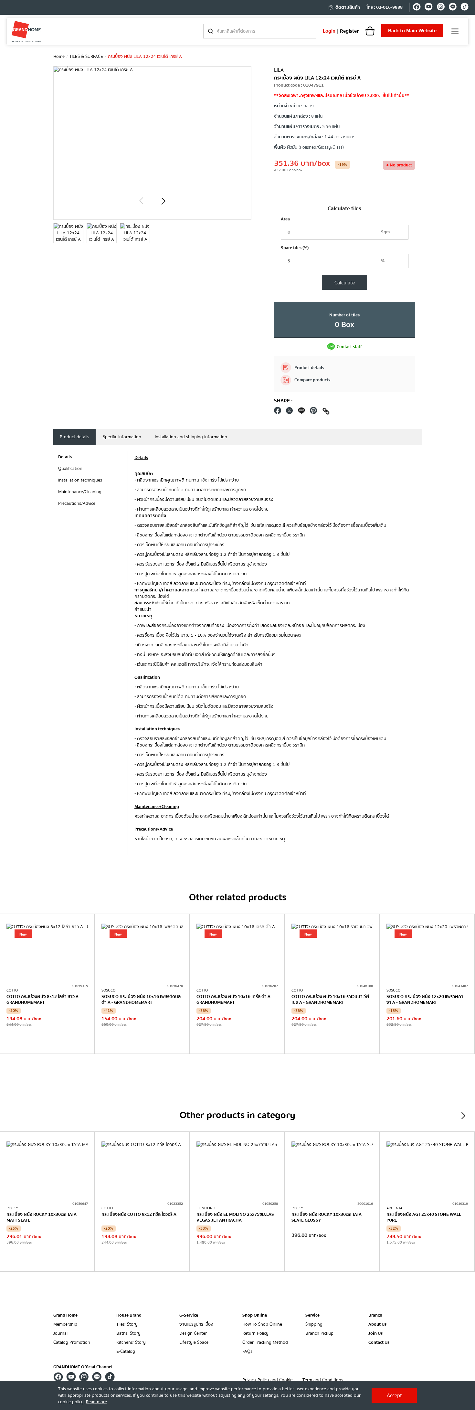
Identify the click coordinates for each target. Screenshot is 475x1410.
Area (285, 219)
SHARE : (283, 401)
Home (59, 56)
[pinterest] (313, 412)
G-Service (188, 1315)
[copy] (326, 412)
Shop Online (254, 1315)
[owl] (141, 201)
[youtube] (429, 8)
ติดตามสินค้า (347, 7)
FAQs (247, 1351)
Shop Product (47, 1040)
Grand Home (65, 1315)
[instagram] (441, 8)
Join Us (375, 1333)
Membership (65, 1324)
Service (312, 1315)
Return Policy (255, 1333)
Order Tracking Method (265, 1342)
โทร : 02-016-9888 (384, 7)
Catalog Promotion (71, 1342)
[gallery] (68, 233)
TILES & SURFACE (86, 56)
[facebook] (417, 8)
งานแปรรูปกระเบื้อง (196, 1324)
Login (329, 31)
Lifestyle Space (193, 1342)
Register (349, 31)
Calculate (344, 283)
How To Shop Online (262, 1324)
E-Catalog (125, 1351)
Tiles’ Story (127, 1324)
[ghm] (26, 31)
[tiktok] (464, 8)
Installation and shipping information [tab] (191, 436)
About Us (377, 1324)
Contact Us (378, 1342)
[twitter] (289, 412)
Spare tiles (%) (295, 247)
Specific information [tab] (122, 436)
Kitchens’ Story (131, 1342)
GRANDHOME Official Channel (82, 1367)
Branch (375, 1315)
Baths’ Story (128, 1333)
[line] (453, 8)
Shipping (313, 1324)
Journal (60, 1333)
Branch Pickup (319, 1333)
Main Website (412, 31)
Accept (394, 1395)
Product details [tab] (74, 436)
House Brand (129, 1315)
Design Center (193, 1333)
